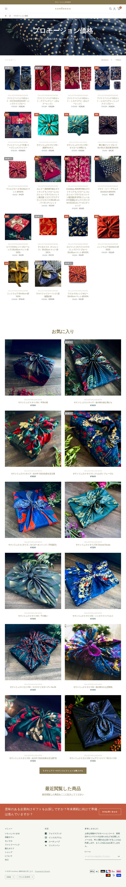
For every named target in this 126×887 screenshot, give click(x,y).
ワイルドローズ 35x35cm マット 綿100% (18, 190)
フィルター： (10, 60)
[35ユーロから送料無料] (63, 2)
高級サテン (9, 837)
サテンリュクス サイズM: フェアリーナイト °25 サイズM (93, 758)
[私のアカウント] (114, 8)
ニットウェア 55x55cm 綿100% (108, 248)
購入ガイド (9, 848)
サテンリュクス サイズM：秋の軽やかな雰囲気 (92, 687)
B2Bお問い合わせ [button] (110, 812)
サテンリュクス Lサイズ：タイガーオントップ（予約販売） (33, 545)
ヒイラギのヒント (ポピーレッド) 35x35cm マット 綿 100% (18, 250)
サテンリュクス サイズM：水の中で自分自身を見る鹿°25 (33, 758)
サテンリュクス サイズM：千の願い (33, 616)
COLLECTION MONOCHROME (18, 95)
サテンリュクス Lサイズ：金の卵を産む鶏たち (93, 402)
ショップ (8, 852)
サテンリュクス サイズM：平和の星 (33, 402)
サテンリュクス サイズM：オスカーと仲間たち (78, 146)
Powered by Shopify (42, 871)
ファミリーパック (12, 844)
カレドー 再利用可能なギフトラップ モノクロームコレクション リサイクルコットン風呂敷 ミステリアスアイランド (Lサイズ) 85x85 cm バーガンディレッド (48, 196)
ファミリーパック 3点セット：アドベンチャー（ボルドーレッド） (48, 101)
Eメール (88, 852)
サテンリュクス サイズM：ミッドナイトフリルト (93, 616)
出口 (7, 859)
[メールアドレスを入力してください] (118, 856)
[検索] (110, 8)
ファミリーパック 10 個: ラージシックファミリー (18, 146)
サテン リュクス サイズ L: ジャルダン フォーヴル (93, 473)
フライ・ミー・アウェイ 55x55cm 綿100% (108, 190)
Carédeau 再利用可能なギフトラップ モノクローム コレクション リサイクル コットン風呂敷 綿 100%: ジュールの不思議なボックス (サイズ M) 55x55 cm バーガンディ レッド (78, 197)
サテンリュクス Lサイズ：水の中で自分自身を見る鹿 (33, 473)
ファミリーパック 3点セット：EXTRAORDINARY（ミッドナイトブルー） (18, 101)
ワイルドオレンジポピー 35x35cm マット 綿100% (78, 295)
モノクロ (8, 841)
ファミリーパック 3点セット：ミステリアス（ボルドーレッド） (78, 101)
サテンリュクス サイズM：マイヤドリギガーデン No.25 (33, 687)
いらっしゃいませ (12, 833)
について (8, 856)
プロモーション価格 (21, 16)
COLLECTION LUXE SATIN (48, 142)
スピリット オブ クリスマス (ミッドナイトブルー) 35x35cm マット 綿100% (78, 250)
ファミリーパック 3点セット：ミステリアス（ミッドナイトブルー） (108, 101)
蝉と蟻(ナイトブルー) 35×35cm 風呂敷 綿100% (107, 146)
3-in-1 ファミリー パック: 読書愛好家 (48, 295)
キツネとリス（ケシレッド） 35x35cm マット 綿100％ (48, 250)
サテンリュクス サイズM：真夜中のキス (48, 146)
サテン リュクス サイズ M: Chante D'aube (93, 545)
